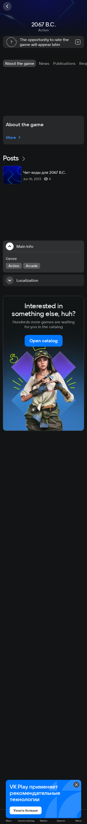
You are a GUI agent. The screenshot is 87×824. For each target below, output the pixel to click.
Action (43, 30)
